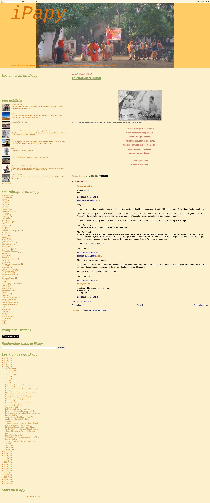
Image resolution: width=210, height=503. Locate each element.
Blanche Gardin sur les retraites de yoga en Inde (20, 393)
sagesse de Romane (9, 302)
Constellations (6, 273)
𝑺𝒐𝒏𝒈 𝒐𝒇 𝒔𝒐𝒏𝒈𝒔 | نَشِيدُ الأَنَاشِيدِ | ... (15, 405)
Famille (4, 213)
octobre (9, 373)
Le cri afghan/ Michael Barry (14, 435)
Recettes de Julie (8, 290)
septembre (10, 375)
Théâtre (4, 301)
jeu (3, 322)
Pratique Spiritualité (8, 274)
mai (7, 383)
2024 (6, 362)
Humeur (4, 236)
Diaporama (5, 294)
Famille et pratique (8, 271)
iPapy (38, 13)
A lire (3, 201)
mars (8, 445)
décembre (9, 369)
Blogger (37, 496)
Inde (3, 199)
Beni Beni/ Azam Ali (11, 391)
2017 (6, 460)
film (3, 206)
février (8, 447)
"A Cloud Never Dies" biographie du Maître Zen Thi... (22, 437)
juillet (8, 379)
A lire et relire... (7, 245)
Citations (5, 202)
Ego (6, 433)
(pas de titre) (6, 183)
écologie (5, 253)
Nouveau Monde (7, 299)
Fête (3, 281)
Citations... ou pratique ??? (11, 231)
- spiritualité (6, 241)
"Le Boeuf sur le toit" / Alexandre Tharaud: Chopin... (21, 429)
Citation (4, 287)
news (3, 280)
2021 (6, 451)
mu (3, 324)
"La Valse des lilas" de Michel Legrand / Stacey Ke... (22, 389)
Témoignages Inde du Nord (11, 283)
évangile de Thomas (9, 269)
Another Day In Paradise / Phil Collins (17, 419)
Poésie (4, 246)
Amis (3, 208)
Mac (3, 234)
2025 (6, 360)
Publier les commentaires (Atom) (95, 310)
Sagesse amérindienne (10, 252)
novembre (9, 371)
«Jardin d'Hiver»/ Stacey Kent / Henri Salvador (20, 431)
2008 (6, 479)
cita (3, 320)
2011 (6, 473)
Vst (3, 229)
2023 (6, 364)
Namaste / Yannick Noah (19, 122)
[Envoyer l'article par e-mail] (99, 176)
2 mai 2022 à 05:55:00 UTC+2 (87, 197)
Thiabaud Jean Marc (86, 200)
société (4, 215)
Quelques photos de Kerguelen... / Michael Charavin (21, 423)
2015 (6, 464)
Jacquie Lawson (16, 175)
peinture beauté (7, 316)
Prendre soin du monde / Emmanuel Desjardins (20, 411)
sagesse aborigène (8, 304)
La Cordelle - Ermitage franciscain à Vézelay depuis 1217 (31, 157)
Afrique (4, 238)
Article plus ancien (201, 305)
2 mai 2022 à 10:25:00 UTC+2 (87, 297)
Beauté (4, 227)
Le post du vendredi (9, 259)
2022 (6, 367)
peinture (4, 239)
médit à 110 (6, 288)
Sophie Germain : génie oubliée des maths (18, 397)
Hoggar (4, 218)
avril (7, 443)
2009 (6, 477)
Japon (4, 295)
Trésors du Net (7, 211)
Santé (4, 232)
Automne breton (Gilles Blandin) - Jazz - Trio (19, 417)
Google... (8, 421)
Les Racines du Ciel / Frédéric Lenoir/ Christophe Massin (30, 131)
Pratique (5, 209)
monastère (5, 267)
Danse (4, 260)
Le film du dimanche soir (10, 297)
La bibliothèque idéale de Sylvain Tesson (18, 409)
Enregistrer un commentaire (81, 301)
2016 (6, 462)
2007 (6, 481)
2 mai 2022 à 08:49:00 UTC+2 (87, 280)
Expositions (6, 309)
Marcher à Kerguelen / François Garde (17, 425)
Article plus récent (79, 305)
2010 (6, 475)
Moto (3, 224)
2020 (6, 453)
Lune (3, 311)
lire (3, 292)
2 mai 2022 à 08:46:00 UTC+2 (87, 252)
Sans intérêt (6, 250)
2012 (6, 470)
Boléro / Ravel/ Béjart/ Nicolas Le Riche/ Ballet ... (21, 403)
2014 (6, 466)
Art (3, 276)
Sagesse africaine (8, 278)
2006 (6, 483)
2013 (6, 468)
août (7, 377)
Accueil (140, 305)
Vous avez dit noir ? (11, 407)
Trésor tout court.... (8, 243)
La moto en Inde (16, 104)
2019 (6, 455)
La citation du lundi (86, 78)
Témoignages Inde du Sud (11, 264)
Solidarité (5, 255)
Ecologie (5, 217)
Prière (4, 266)
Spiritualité (5, 197)
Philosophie (6, 318)
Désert (13, 113)
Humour (4, 204)
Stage (4, 257)
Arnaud (13, 148)
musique (5, 195)
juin (7, 381)
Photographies (7, 222)
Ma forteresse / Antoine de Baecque (16, 395)
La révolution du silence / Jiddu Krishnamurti (19, 385)
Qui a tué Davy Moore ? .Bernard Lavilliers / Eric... (21, 441)
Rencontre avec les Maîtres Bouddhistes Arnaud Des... (22, 413)
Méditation (5, 225)
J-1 (12, 139)
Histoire (4, 306)
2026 (6, 358)
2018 (6, 458)
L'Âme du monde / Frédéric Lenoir (23, 166)
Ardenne (5, 285)
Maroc (4, 313)
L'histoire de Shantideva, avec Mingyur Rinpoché (20, 427)
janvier (8, 449)
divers (4, 220)
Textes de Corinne (8, 248)
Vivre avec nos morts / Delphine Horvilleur (18, 399)
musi (3, 315)
